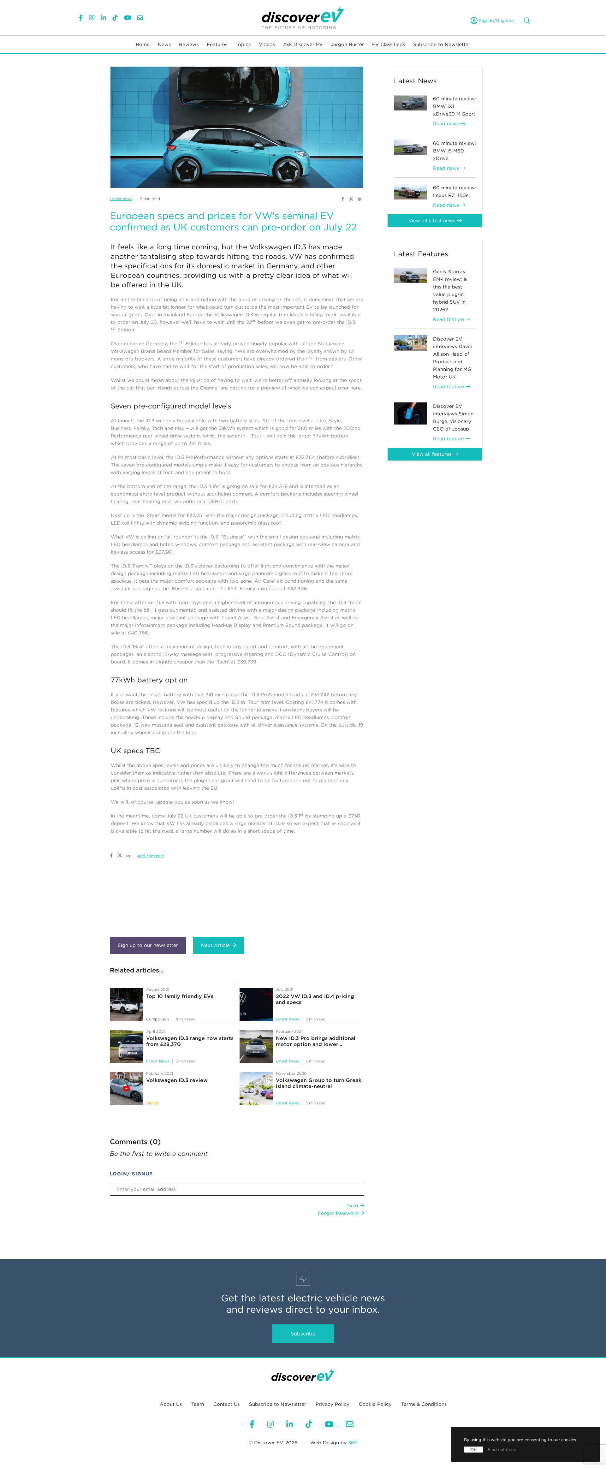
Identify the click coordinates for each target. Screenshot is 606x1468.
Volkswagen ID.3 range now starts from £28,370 (190, 1041)
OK (473, 1449)
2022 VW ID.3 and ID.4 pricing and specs (315, 999)
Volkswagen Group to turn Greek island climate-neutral (318, 1083)
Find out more (502, 1449)
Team (197, 1404)
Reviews (189, 44)
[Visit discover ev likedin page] (359, 198)
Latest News (287, 1019)
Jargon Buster (347, 44)
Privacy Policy (332, 1404)
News (164, 44)
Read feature (449, 319)
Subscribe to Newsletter (441, 44)
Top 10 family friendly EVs (179, 996)
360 (353, 1443)
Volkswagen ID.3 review (177, 1080)
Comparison (157, 1019)
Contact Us (226, 1404)
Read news (446, 124)
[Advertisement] (237, 898)
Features (217, 44)
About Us (171, 1404)
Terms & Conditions (424, 1404)
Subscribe (303, 1334)
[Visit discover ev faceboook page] (343, 198)
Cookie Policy (375, 1404)
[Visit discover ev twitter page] (352, 198)
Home (143, 44)
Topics (243, 44)
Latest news (121, 198)
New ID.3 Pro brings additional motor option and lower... (315, 1041)
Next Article (215, 945)
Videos (267, 44)
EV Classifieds (388, 44)
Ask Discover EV (303, 44)
